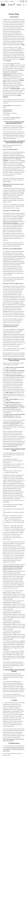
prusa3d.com (21, 70)
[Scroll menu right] (26, 5)
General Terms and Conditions (10, 221)
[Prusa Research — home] (3, 5)
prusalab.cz (13, 71)
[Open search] (21, 1)
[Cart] (25, 1)
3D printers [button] (11, 4)
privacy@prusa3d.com (15, 117)
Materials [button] (19, 4)
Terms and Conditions (10, 747)
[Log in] (23, 1)
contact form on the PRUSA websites (11, 422)
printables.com (6, 71)
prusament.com (6, 73)
